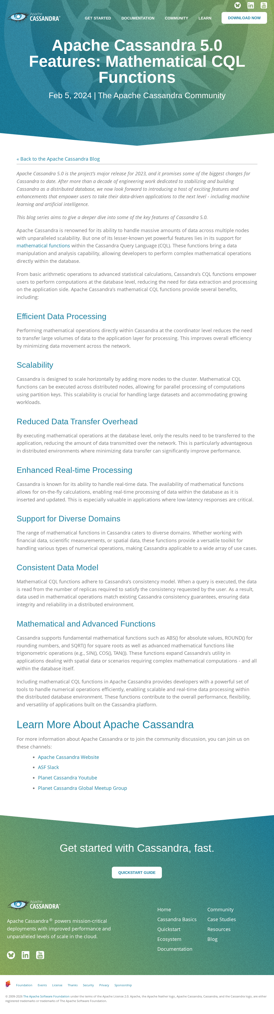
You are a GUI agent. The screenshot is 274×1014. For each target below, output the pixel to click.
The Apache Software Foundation (46, 996)
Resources (219, 929)
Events (42, 985)
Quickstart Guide (136, 872)
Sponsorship (123, 985)
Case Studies (221, 919)
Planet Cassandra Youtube (67, 777)
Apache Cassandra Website (68, 757)
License (57, 985)
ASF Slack (48, 767)
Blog (212, 939)
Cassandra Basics (177, 919)
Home (164, 909)
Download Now (244, 18)
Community (176, 18)
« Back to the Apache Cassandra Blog (58, 159)
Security (88, 985)
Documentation (137, 18)
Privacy (104, 985)
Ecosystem (169, 939)
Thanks (73, 985)
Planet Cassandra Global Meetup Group (82, 788)
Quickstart (168, 929)
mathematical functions (43, 245)
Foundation (24, 985)
